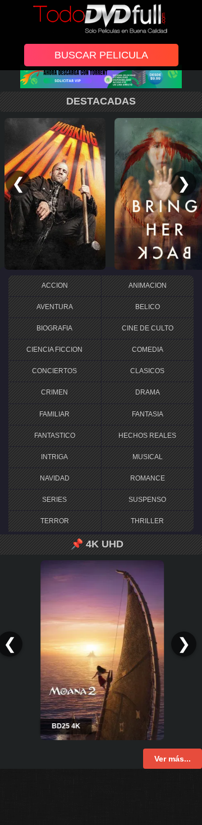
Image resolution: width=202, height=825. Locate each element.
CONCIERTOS (54, 371)
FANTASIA (147, 414)
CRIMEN (54, 392)
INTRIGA (54, 457)
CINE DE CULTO (147, 328)
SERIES (54, 500)
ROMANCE (147, 478)
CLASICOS (147, 371)
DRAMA (147, 392)
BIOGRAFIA (54, 328)
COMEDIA (147, 349)
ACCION (55, 285)
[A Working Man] (54, 193)
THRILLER (147, 521)
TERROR (54, 521)
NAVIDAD (55, 478)
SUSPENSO (147, 500)
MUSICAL (147, 457)
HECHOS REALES (147, 435)
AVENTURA (54, 307)
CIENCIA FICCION (54, 349)
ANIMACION (147, 285)
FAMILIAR (54, 414)
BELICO (147, 307)
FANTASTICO (54, 435)
